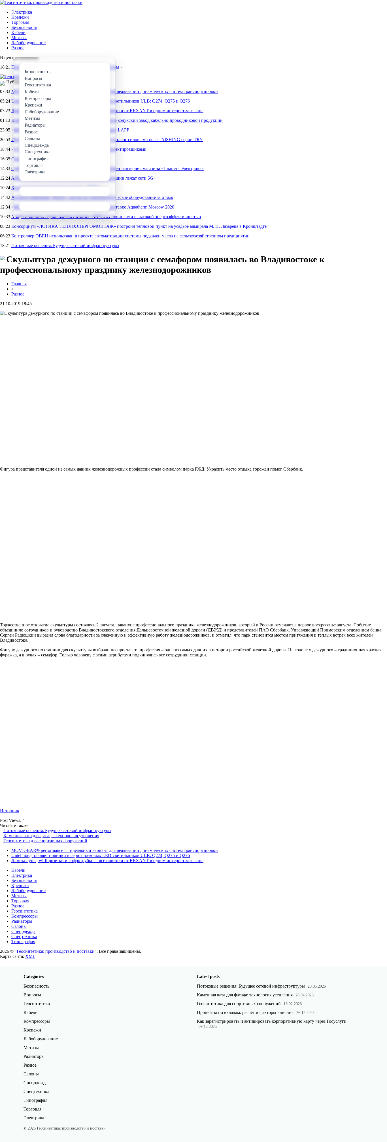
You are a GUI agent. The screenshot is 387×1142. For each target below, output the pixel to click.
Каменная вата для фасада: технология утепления (51, 835)
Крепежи (20, 17)
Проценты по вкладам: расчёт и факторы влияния (245, 1012)
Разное (17, 47)
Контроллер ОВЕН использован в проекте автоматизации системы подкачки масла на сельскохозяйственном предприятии (130, 235)
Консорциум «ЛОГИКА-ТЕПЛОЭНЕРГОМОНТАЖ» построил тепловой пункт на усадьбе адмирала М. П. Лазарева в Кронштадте (139, 226)
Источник (9, 810)
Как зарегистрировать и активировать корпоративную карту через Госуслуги (271, 1021)
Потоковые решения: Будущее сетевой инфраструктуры (65, 245)
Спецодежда (23, 931)
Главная (19, 283)
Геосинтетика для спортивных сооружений (45, 840)
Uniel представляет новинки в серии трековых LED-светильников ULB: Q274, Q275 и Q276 (100, 855)
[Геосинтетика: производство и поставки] (41, 2)
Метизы (19, 37)
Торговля (20, 22)
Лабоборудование (28, 42)
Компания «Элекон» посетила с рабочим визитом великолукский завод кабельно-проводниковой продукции (117, 120)
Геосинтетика (24, 911)
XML (30, 956)
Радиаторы (21, 921)
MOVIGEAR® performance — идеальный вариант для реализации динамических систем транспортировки (114, 850)
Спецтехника (24, 936)
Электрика (21, 12)
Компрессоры (24, 916)
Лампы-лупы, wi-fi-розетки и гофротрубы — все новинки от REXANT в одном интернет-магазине (107, 860)
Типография (23, 941)
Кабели (18, 32)
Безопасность (24, 27)
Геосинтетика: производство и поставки (56, 951)
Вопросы (32, 994)
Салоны (19, 926)
